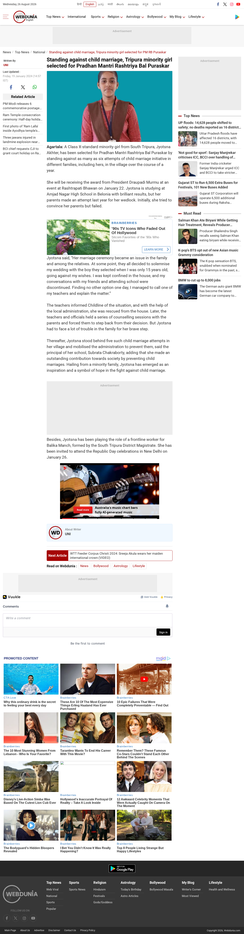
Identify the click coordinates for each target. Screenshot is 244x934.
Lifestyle (195, 17)
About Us (25, 930)
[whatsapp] (34, 87)
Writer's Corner (191, 889)
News (7, 52)
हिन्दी (79, 4)
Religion (113, 17)
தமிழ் (101, 4)
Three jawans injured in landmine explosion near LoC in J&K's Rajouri (20, 140)
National (39, 52)
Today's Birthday (131, 889)
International (77, 17)
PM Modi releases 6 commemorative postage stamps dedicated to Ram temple (21, 106)
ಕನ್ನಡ (145, 4)
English (90, 4)
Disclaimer (54, 930)
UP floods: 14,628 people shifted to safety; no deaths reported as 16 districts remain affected (209, 125)
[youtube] (238, 4)
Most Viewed (190, 896)
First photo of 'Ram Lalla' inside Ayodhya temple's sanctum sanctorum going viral (22, 128)
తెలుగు (120, 4)
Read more (83, 509)
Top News (53, 17)
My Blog (175, 17)
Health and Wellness (222, 889)
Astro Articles (129, 896)
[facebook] (218, 4)
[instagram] (231, 4)
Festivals (99, 896)
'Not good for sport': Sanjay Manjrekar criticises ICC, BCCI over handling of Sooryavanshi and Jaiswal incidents (207, 155)
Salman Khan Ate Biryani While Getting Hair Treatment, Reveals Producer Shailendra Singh (208, 222)
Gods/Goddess (102, 902)
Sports (96, 17)
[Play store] (237, 17)
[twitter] (225, 4)
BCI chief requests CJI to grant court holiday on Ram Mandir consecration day (22, 151)
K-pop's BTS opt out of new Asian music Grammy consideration (208, 252)
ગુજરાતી (156, 4)
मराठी (110, 4)
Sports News (77, 889)
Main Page (10, 930)
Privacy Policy (87, 930)
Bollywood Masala (161, 889)
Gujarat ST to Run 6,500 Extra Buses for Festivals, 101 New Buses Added (208, 185)
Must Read (192, 213)
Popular (51, 909)
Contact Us (70, 930)
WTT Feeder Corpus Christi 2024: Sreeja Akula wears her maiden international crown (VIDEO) (116, 556)
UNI (5, 65)
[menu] (6, 17)
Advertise (39, 930)
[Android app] (122, 869)
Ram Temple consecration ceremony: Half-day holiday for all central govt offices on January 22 (22, 117)
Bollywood (155, 17)
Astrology (133, 17)
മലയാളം (133, 4)
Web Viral (52, 889)
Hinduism (99, 889)
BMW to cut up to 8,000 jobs (199, 280)
